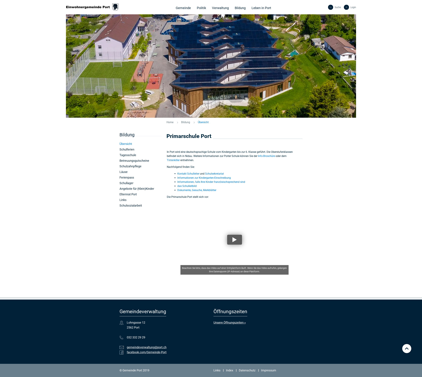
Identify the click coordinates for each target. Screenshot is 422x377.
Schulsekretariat (214, 173)
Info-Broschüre (266, 156)
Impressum (268, 370)
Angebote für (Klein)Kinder (137, 188)
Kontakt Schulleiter (188, 173)
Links (123, 200)
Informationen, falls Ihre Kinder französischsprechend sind (211, 181)
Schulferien (127, 149)
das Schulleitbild (187, 186)
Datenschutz (247, 370)
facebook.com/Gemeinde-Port (146, 352)
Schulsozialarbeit (131, 205)
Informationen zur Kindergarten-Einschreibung (204, 177)
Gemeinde (183, 8)
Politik (201, 8)
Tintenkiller (173, 160)
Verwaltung (220, 8)
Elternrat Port (128, 194)
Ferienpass (127, 177)
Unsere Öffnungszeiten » (229, 322)
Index (229, 370)
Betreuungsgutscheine (134, 160)
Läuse (124, 172)
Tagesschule (128, 155)
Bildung (240, 8)
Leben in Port (261, 8)
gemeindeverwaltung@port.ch (146, 347)
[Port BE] (92, 7)
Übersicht (134, 144)
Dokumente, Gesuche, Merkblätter (196, 190)
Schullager (126, 183)
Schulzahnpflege (130, 166)
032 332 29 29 (136, 337)
